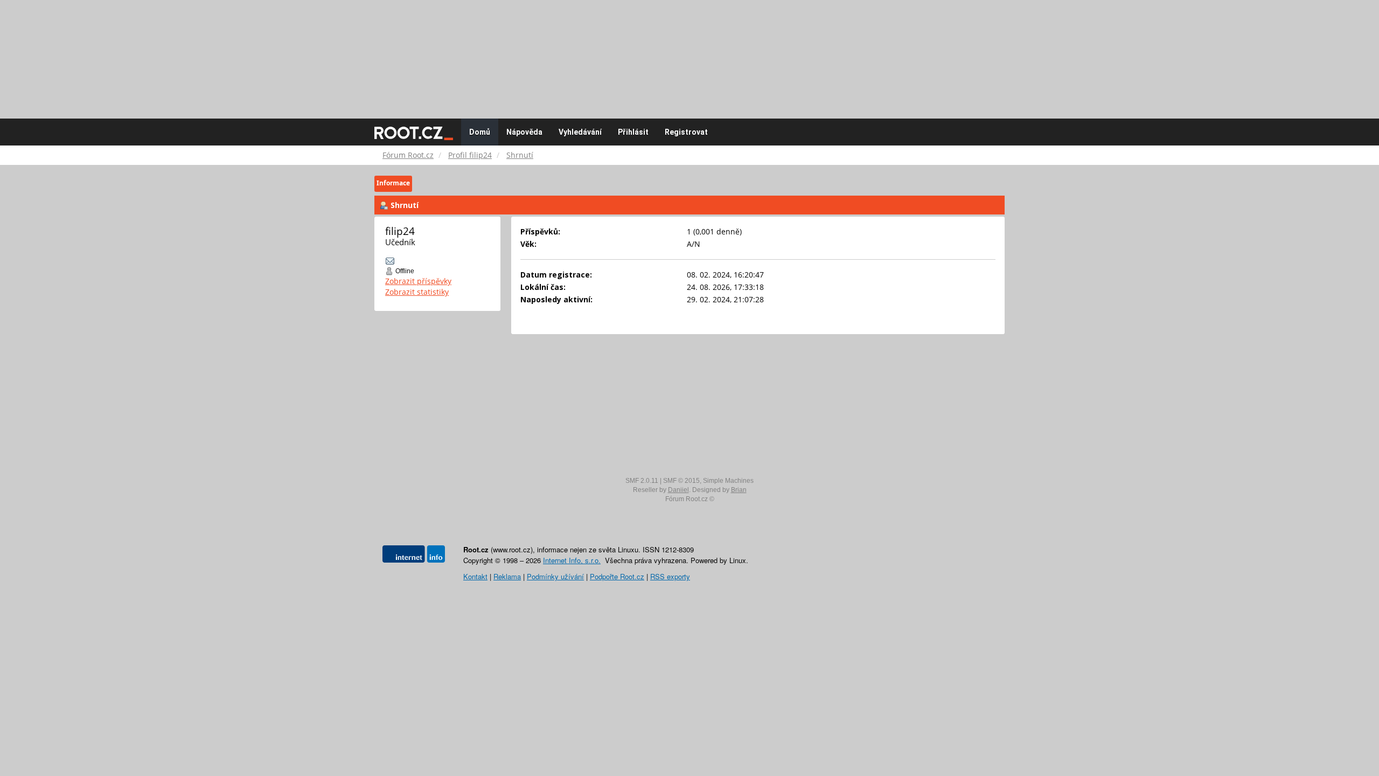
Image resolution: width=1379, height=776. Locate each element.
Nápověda (524, 132)
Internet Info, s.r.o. (572, 560)
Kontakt (475, 576)
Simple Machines (728, 480)
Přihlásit (633, 132)
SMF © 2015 (681, 480)
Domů (479, 132)
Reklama (507, 576)
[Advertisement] (689, 54)
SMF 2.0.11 (641, 480)
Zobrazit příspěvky (418, 281)
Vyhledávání (580, 132)
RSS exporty (670, 576)
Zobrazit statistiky (417, 292)
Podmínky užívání (555, 576)
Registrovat (686, 132)
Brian (739, 490)
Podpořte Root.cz (617, 576)
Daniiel (678, 490)
